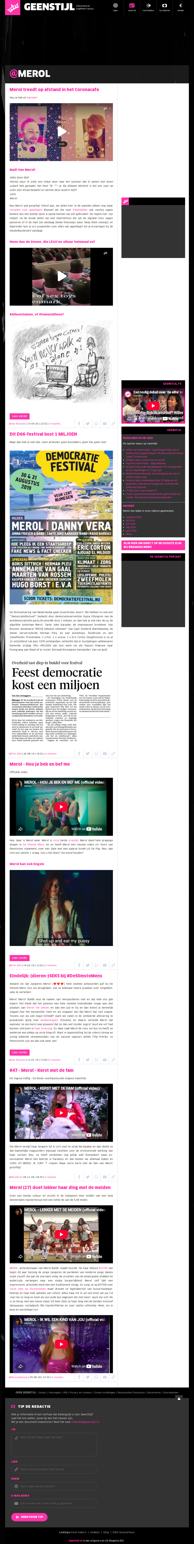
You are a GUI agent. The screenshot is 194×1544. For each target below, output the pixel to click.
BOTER (103, 1268)
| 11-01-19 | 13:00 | (43, 1060)
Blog (106, 1532)
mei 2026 (131, 527)
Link (14, 1462)
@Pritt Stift (15, 754)
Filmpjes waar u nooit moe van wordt (145, 460)
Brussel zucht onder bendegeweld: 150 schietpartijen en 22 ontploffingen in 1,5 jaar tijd (154, 468)
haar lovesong (43, 1028)
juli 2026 (130, 520)
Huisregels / (56, 1393)
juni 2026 (131, 523)
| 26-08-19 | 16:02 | (39, 754)
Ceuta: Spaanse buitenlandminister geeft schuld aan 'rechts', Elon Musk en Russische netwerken (153, 495)
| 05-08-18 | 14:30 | (45, 1377)
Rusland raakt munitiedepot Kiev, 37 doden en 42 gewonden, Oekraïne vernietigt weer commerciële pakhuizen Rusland (152, 484)
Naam (15, 1479)
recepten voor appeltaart (26, 210)
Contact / (43, 1393)
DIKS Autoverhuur (124, 1532)
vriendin (73, 840)
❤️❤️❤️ (58, 984)
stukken (95, 1532)
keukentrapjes (49, 1020)
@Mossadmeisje (18, 1377)
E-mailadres (20, 1496)
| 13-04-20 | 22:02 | (43, 424)
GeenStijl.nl (75, 1541)
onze (56, 840)
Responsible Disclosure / (132, 1393)
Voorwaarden (170, 1393)
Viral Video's (78, 1532)
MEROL (14, 1268)
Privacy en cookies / (82, 1393)
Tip (13, 1430)
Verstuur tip (32, 1517)
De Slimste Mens (33, 845)
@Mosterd (15, 1177)
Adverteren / (155, 1393)
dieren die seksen (38, 1008)
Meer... (129, 534)
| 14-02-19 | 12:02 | (39, 966)
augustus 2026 (134, 517)
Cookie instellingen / (106, 1393)
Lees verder (19, 416)
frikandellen (80, 210)
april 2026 (131, 530)
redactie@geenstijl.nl (85, 1422)
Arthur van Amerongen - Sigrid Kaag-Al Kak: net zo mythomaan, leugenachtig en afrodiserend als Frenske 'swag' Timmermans (154, 453)
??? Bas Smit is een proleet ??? (141, 490)
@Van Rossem (17, 424)
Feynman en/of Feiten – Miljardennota (146, 463)
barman (31, 98)
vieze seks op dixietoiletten (28, 1289)
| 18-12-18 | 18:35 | (39, 1177)
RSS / (66, 1393)
